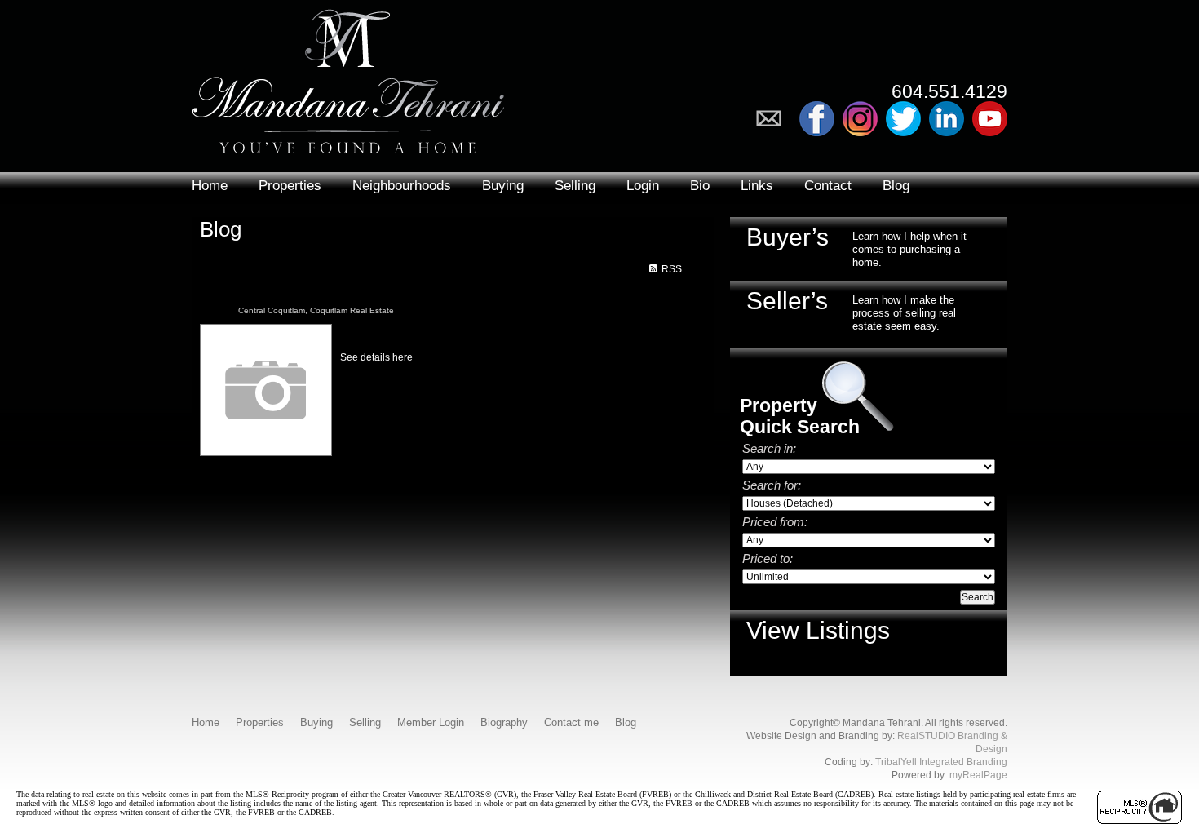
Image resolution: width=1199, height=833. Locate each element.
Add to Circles (860, 118)
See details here (376, 357)
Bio (700, 185)
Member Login (430, 722)
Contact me (571, 722)
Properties (290, 185)
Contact (828, 185)
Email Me (773, 118)
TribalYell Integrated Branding (941, 762)
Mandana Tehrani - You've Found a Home (348, 77)
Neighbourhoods (401, 185)
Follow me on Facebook (816, 118)
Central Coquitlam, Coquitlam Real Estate (316, 310)
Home (210, 185)
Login (642, 185)
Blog (896, 185)
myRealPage (978, 775)
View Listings (818, 630)
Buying (503, 185)
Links (757, 185)
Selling (575, 185)
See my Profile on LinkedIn (946, 118)
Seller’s (787, 300)
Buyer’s (787, 237)
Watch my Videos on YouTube (989, 118)
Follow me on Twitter (903, 118)
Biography (504, 722)
